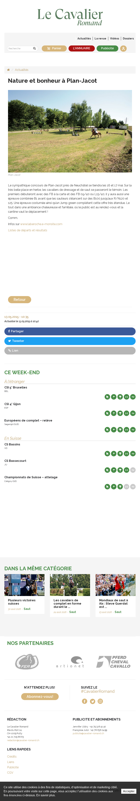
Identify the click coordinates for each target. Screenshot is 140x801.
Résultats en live (126, 397)
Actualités (84, 38)
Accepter (129, 791)
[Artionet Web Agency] (59, 662)
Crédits (12, 756)
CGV (10, 772)
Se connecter (123, 48)
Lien (14, 350)
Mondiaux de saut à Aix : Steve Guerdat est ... (113, 603)
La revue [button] (100, 38)
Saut (27, 609)
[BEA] (102, 662)
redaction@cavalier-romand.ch (23, 740)
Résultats (120, 397)
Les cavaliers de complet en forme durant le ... (67, 603)
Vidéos (114, 38)
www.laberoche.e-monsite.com (41, 224)
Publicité (107, 48)
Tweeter (17, 341)
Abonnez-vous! (40, 696)
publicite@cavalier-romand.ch (88, 733)
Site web (107, 397)
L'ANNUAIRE (81, 48)
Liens (10, 762)
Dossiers (128, 38)
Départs (113, 397)
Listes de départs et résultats (27, 230)
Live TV (133, 397)
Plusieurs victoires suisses (22, 602)
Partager (17, 331)
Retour (19, 299)
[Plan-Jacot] (70, 131)
